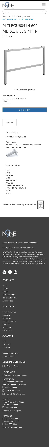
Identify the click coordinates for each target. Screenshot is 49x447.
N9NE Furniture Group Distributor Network (20, 242)
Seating (6, 289)
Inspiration (7, 318)
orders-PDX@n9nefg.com (12, 427)
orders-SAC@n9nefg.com (15, 394)
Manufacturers (9, 312)
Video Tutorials (9, 321)
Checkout (7, 344)
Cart (4, 341)
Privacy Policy (8, 356)
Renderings (7, 330)
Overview (9, 122)
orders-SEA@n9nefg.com (12, 410)
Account (6, 347)
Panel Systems (9, 295)
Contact (6, 324)
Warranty (7, 327)
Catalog (6, 315)
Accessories (8, 301)
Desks (5, 286)
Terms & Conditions (11, 353)
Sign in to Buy (24, 110)
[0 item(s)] (40, 4)
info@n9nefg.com (12, 366)
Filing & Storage (9, 298)
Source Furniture (15, 5)
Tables (5, 292)
